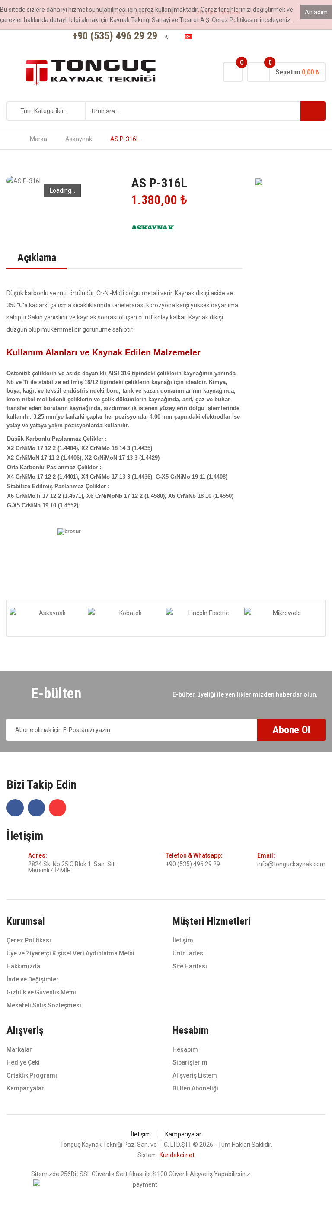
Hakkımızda (23, 966)
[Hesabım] (215, 37)
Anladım (316, 12)
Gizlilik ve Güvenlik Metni (41, 992)
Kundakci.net (177, 1155)
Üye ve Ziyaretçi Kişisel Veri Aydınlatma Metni (70, 953)
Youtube (271, 36)
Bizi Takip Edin (41, 785)
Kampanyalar (25, 1088)
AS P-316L (124, 139)
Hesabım (185, 1049)
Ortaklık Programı (31, 1075)
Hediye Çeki (23, 1062)
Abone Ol (291, 730)
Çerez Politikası (28, 940)
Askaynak (78, 139)
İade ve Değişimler (32, 979)
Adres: (37, 855)
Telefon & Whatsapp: (194, 855)
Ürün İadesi (188, 953)
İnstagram (257, 36)
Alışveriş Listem (194, 1075)
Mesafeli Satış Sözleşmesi (43, 1005)
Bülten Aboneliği (195, 1088)
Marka (38, 139)
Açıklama (36, 258)
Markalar (19, 1049)
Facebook (243, 36)
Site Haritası (189, 966)
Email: (266, 855)
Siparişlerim (190, 1062)
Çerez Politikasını (235, 19)
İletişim (24, 836)
